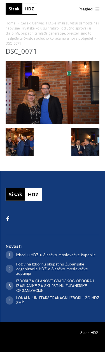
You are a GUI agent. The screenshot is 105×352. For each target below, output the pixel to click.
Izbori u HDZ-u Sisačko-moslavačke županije (56, 254)
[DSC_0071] (52, 122)
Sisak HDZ (89, 332)
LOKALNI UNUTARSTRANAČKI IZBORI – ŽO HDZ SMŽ (57, 300)
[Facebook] (7, 219)
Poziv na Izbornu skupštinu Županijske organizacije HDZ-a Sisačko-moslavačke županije (52, 269)
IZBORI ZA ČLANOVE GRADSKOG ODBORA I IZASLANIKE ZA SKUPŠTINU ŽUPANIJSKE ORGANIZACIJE (55, 285)
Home (10, 23)
